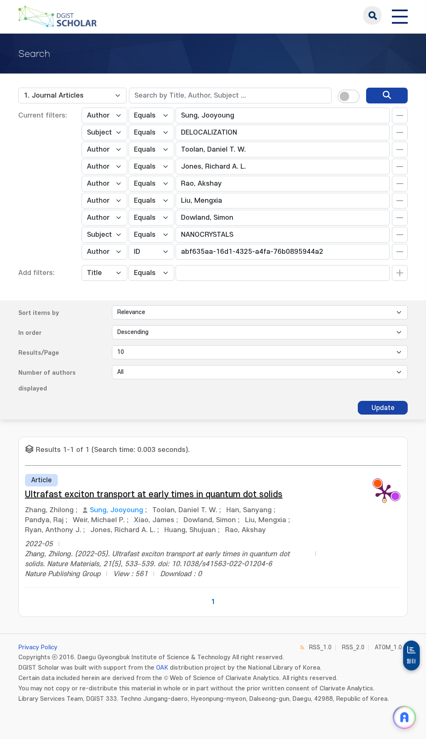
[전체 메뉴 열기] (400, 15)
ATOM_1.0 (388, 647)
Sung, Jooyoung (116, 510)
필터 (411, 661)
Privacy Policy (37, 647)
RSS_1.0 (320, 647)
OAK (162, 667)
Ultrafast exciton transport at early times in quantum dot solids (153, 494)
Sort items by (38, 313)
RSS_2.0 (353, 647)
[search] (387, 95)
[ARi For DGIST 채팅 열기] (404, 717)
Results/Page (38, 352)
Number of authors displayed (47, 380)
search (372, 15)
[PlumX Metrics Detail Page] (384, 492)
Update (383, 408)
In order (30, 332)
